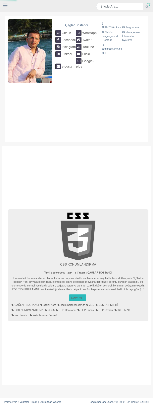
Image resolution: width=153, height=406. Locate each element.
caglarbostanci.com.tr (72, 305)
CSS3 (51, 310)
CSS (91, 305)
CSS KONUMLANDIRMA (78, 264)
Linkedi (66, 54)
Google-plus (85, 64)
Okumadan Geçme (50, 402)
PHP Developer (67, 310)
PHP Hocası (87, 310)
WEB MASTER (126, 310)
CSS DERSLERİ (108, 305)
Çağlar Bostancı (76, 25)
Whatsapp (89, 32)
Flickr (85, 54)
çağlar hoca (49, 305)
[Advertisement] (69, 111)
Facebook (68, 39)
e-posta (66, 66)
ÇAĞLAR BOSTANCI (26, 305)
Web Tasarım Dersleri (44, 315)
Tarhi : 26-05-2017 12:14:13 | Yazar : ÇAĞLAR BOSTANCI (78, 272)
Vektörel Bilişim (28, 402)
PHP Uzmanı (105, 310)
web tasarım (21, 315)
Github (66, 32)
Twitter (86, 39)
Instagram (68, 46)
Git (147, 6)
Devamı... (77, 297)
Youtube (87, 46)
